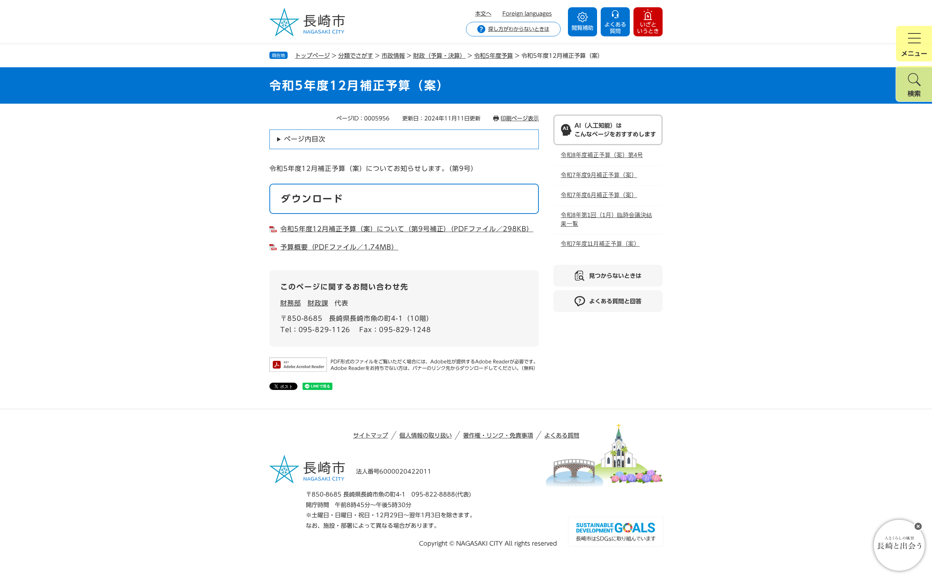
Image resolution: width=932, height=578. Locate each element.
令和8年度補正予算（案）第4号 (602, 155)
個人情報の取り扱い (425, 435)
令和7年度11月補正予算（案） (600, 244)
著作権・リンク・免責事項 (498, 435)
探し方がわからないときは (518, 29)
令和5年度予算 (493, 56)
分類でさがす (355, 56)
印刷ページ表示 (520, 118)
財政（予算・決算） (439, 56)
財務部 (290, 303)
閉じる (918, 526)
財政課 (318, 303)
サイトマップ (370, 435)
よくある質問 (561, 435)
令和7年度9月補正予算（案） (599, 175)
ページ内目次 (304, 139)
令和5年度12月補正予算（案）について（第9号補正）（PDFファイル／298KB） (406, 229)
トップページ (312, 56)
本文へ (483, 13)
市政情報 (393, 56)
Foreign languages (527, 13)
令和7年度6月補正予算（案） (599, 195)
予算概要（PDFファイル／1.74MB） (339, 247)
